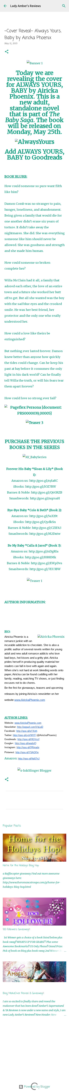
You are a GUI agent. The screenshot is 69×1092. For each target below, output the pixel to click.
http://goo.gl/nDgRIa (43, 551)
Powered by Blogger (36, 1087)
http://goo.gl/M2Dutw (45, 534)
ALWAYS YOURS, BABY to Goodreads (35, 154)
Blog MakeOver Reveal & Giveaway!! (23, 993)
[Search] (64, 5)
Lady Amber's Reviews (25, 6)
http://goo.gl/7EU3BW (45, 569)
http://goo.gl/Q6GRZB (46, 492)
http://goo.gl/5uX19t (43, 516)
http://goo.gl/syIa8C (43, 480)
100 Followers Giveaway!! (16, 929)
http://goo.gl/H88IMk (40, 557)
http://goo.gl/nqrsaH (45, 498)
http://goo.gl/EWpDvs (46, 563)
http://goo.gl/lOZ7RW (40, 486)
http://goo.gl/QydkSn (40, 522)
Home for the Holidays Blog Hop (21, 866)
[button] (6, 51)
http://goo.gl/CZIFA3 (46, 528)
